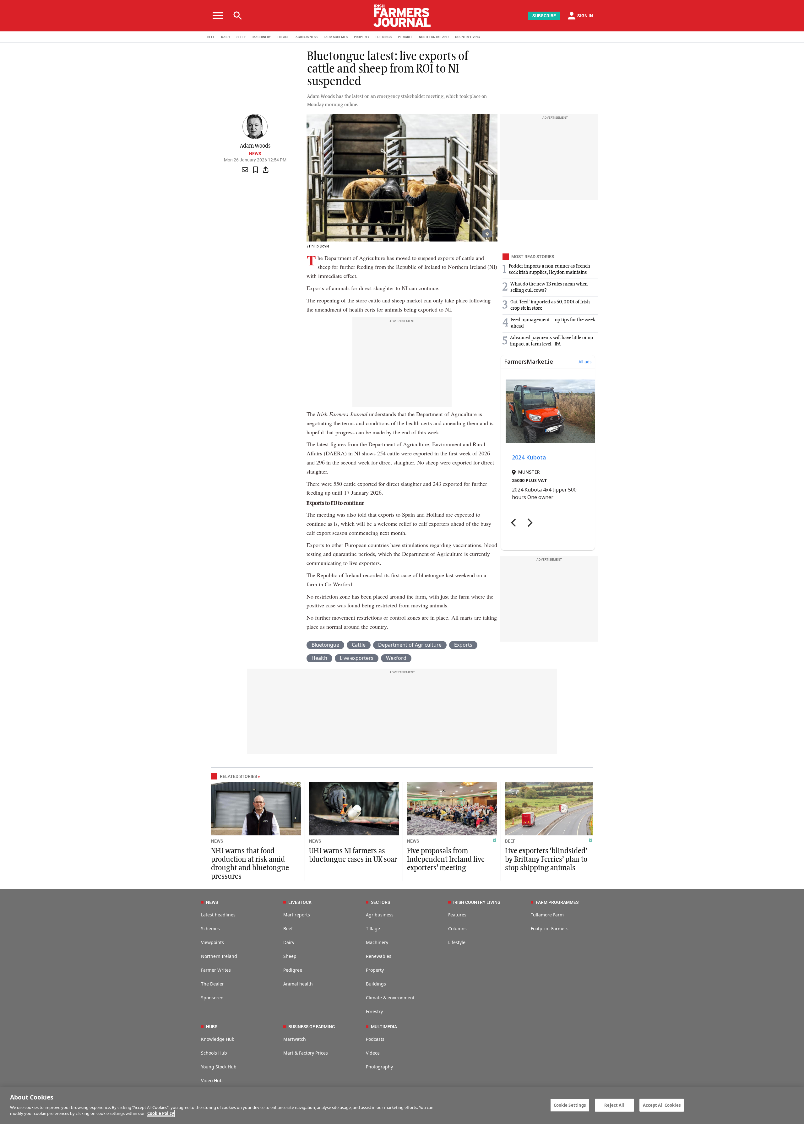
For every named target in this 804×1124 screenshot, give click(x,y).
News (255, 153)
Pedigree (292, 970)
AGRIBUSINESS (307, 37)
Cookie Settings (570, 1105)
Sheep (289, 956)
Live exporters (356, 657)
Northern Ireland (219, 956)
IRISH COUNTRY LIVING (477, 902)
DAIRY (225, 37)
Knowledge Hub (218, 1039)
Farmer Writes (216, 970)
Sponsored (212, 998)
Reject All (614, 1105)
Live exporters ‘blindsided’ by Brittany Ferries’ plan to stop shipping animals (546, 859)
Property (375, 970)
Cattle (359, 644)
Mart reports (296, 915)
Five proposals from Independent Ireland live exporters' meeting (446, 859)
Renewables (378, 956)
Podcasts (375, 1039)
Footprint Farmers (549, 928)
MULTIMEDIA (384, 1026)
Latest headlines (218, 915)
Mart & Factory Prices (305, 1053)
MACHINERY (262, 37)
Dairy (288, 942)
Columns (457, 928)
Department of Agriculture (410, 644)
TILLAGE (283, 37)
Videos (373, 1053)
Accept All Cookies (662, 1105)
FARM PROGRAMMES (557, 902)
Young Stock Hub (218, 1067)
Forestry (374, 1011)
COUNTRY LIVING (467, 37)
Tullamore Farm (547, 915)
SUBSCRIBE (544, 15)
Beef (288, 928)
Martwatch (294, 1039)
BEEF (211, 37)
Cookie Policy (160, 1113)
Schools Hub (214, 1053)
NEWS (217, 841)
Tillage (373, 928)
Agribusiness (380, 915)
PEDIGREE (405, 37)
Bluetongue (325, 644)
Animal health (298, 984)
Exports (463, 644)
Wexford (396, 657)
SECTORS (380, 902)
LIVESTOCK (300, 902)
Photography (379, 1067)
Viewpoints (212, 942)
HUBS (211, 1026)
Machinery (377, 942)
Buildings (376, 984)
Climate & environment (390, 998)
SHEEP (241, 37)
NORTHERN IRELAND (434, 37)
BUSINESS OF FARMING (311, 1026)
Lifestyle (456, 942)
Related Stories (238, 776)
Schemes (210, 928)
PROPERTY (361, 37)
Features (457, 915)
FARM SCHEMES (336, 37)
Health (319, 657)
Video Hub (212, 1080)
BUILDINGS (384, 37)
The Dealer (212, 984)
